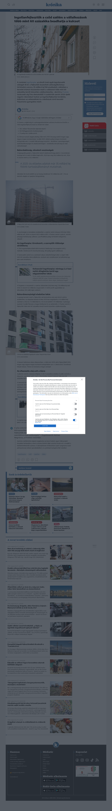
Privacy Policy (64, 431)
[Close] (82, 379)
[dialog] (56, 405)
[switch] (75, 404)
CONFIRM (45, 425)
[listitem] (56, 400)
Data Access (56, 431)
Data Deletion (47, 431)
